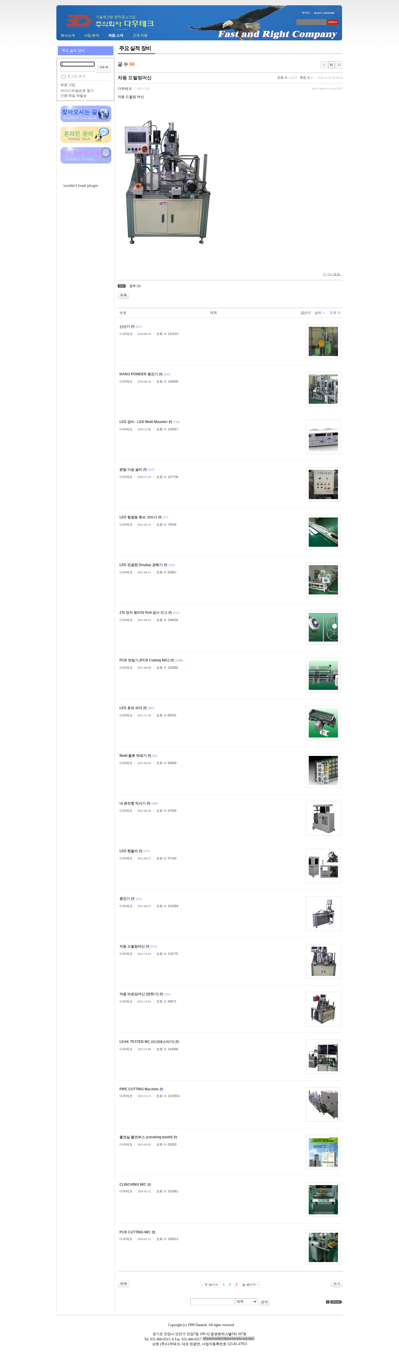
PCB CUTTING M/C (135, 1232)
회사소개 (68, 35)
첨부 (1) (135, 286)
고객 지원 (140, 35)
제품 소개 (115, 35)
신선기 (124, 326)
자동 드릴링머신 (135, 77)
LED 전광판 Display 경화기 (141, 565)
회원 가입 (67, 85)
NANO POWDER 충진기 (138, 374)
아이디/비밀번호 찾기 (77, 91)
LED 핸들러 (128, 851)
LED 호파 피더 (130, 708)
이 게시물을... (333, 274)
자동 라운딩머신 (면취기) (139, 994)
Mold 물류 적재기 (133, 756)
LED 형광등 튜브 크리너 (138, 517)
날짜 (318, 313)
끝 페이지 (249, 1284)
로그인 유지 (76, 76)
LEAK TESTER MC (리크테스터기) (146, 1042)
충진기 (124, 899)
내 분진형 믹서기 (132, 803)
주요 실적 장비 (73, 51)
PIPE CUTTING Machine (139, 1089)
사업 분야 (91, 35)
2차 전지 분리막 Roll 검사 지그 (143, 613)
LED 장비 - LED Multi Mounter (143, 422)
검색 (264, 1302)
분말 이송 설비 (130, 469)
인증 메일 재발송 (73, 96)
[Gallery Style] (339, 64)
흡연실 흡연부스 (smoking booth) (146, 1137)
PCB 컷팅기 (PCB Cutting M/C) (144, 660)
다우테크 (125, 89)
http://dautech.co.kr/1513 (327, 88)
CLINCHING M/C (132, 1184)
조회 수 (335, 313)
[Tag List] (336, 1302)
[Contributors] (327, 1302)
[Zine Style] (331, 64)
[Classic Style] (324, 64)
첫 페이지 (211, 1284)
